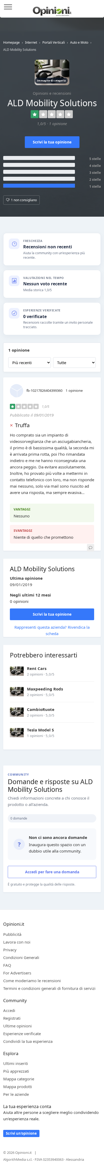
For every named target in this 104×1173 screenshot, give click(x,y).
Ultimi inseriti (15, 1063)
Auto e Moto (79, 42)
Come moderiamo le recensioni (32, 980)
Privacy (10, 949)
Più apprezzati (16, 1071)
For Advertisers (17, 973)
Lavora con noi (16, 942)
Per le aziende (16, 1094)
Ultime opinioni (17, 1025)
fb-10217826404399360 (44, 390)
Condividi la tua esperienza (28, 1041)
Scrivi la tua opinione (52, 142)
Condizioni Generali (21, 957)
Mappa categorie (18, 1078)
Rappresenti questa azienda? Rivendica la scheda (52, 630)
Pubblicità (12, 934)
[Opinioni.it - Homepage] (52, 9)
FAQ (7, 965)
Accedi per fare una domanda (52, 871)
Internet (31, 42)
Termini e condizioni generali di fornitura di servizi (49, 988)
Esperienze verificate (22, 1033)
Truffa (22, 425)
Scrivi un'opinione (21, 1133)
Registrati (12, 1018)
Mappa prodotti (17, 1086)
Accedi (97, 7)
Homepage (11, 42)
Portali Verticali (53, 42)
